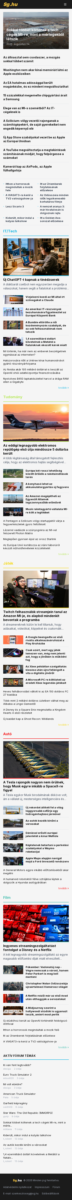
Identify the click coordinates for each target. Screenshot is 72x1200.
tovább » (63, 387)
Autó (7, 734)
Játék (8, 563)
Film (7, 897)
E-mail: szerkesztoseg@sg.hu (21, 1193)
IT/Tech (10, 231)
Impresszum (42, 1187)
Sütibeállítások (50, 1193)
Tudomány (12, 397)
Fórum (56, 1187)
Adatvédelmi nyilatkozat (17, 1187)
